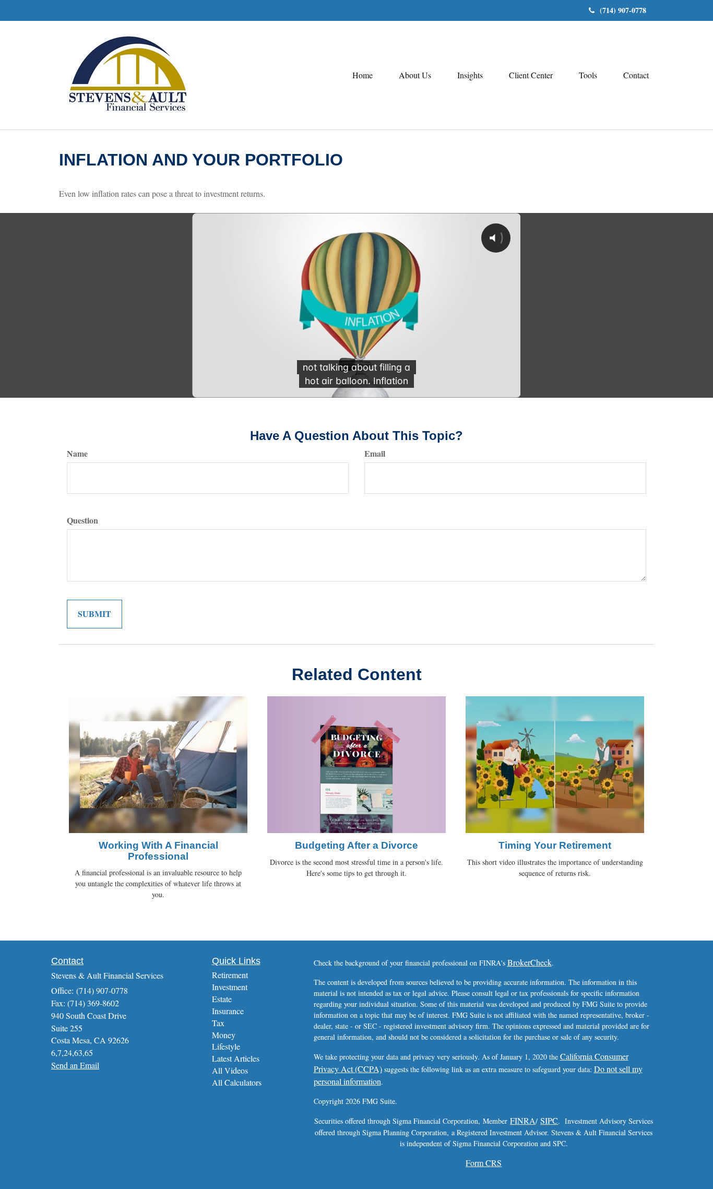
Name (77, 453)
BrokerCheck (529, 962)
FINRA (523, 1120)
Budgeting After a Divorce (356, 845)
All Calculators (237, 1082)
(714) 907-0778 (623, 10)
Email (374, 453)
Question (82, 520)
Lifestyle (226, 1046)
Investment (229, 986)
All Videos (230, 1070)
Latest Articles (235, 1058)
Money (223, 1034)
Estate (222, 998)
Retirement (230, 974)
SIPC (549, 1120)
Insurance (228, 1010)
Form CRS (484, 1162)
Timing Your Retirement (554, 845)
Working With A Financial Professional (158, 851)
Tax (218, 1022)
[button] (415, 75)
